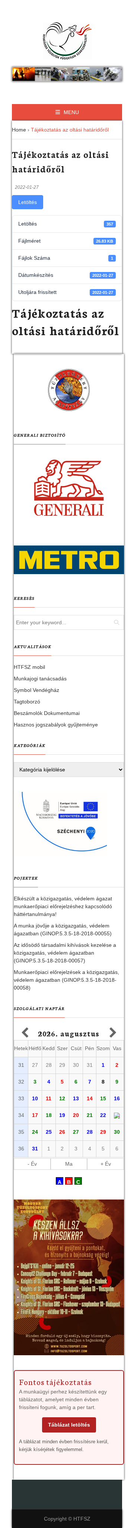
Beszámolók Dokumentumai (47, 713)
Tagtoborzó (27, 702)
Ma (69, 1164)
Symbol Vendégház (36, 690)
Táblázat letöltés (69, 1425)
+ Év (105, 1164)
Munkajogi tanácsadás (40, 679)
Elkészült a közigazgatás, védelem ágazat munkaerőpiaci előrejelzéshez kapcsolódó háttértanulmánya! (63, 906)
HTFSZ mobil (29, 667)
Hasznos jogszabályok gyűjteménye (56, 725)
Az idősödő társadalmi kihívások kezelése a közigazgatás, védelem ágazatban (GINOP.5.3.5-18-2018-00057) (65, 953)
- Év (32, 1164)
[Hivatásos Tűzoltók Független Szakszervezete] (67, 40)
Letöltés (27, 202)
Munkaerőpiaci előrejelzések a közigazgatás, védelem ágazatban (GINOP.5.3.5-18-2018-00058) (66, 980)
